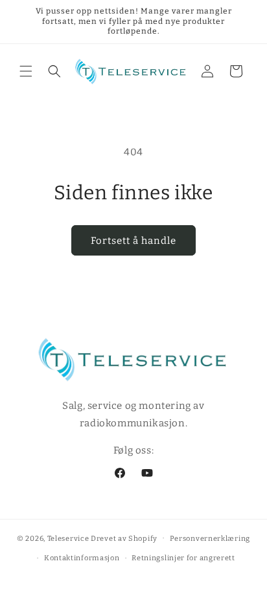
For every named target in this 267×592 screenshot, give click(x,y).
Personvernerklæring (210, 538)
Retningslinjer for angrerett (183, 558)
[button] (26, 71)
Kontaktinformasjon (82, 558)
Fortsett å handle (133, 241)
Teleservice (68, 538)
